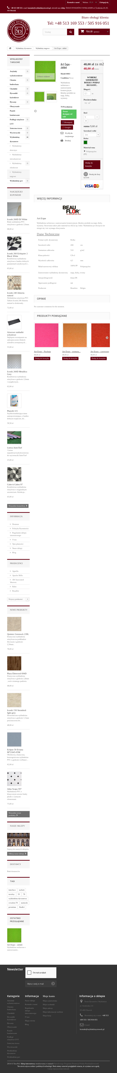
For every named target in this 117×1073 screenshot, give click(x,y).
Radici (22, 907)
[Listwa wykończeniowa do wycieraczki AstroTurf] (14, 437)
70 (24, 894)
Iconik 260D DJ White (17, 219)
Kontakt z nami (73, 2)
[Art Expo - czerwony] (103, 335)
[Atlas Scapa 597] (14, 779)
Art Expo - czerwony (99, 351)
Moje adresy (48, 1008)
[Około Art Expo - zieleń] (14, 935)
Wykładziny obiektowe (16, 165)
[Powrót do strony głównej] (10, 48)
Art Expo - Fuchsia (42, 351)
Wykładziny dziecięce (16, 148)
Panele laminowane (15, 113)
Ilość (85, 113)
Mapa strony (30, 1021)
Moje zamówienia (50, 1001)
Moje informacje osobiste (53, 1012)
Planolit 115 (12, 411)
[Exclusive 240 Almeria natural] (14, 283)
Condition (65, 78)
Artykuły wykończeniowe (16, 73)
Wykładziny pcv (16, 181)
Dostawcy (15, 864)
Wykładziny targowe (43, 48)
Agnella (15, 571)
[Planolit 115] (14, 401)
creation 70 (13, 903)
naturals (24, 903)
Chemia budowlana (14, 82)
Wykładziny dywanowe (24, 48)
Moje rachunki (49, 1004)
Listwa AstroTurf (14, 448)
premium (12, 907)
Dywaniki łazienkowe (14, 95)
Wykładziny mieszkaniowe (16, 157)
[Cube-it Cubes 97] (14, 474)
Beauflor (15, 591)
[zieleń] (85, 142)
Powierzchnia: (90, 100)
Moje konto (49, 996)
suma (90, 126)
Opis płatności (17, 544)
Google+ (67, 127)
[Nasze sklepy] (18, 840)
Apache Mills (17, 575)
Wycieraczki (15, 133)
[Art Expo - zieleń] (39, 96)
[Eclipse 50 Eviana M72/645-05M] (14, 739)
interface (12, 890)
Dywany (13, 102)
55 (19, 894)
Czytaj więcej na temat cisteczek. (58, 1069)
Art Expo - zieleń (14, 945)
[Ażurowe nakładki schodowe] (14, 322)
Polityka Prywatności (20, 528)
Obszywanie (15, 106)
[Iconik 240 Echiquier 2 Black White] (14, 243)
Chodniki (13, 89)
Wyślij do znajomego (69, 134)
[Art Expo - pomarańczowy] (75, 335)
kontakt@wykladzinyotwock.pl (39, 8)
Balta (14, 587)
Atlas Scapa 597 (14, 789)
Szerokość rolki (90, 131)
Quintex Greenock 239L (18, 634)
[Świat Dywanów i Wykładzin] (23, 30)
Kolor (86, 138)
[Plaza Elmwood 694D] (14, 663)
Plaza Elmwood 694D (17, 673)
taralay (12, 894)
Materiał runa (89, 148)
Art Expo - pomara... (71, 351)
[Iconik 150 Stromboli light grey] (14, 700)
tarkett (21, 890)
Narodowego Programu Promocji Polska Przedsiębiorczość (76, 1064)
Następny (35, 110)
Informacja (16, 516)
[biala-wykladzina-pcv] (14, 209)
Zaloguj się (103, 2)
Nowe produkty (18, 610)
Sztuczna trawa (16, 128)
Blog (14, 552)
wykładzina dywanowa (18, 898)
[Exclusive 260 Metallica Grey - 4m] (14, 361)
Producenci (16, 563)
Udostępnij (67, 122)
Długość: (87, 89)
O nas (14, 540)
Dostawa (15, 524)
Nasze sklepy (17, 548)
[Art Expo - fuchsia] (46, 335)
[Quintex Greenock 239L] (14, 624)
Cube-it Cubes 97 (15, 484)
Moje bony (47, 1016)
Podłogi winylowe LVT (17, 121)
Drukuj (68, 141)
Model (63, 74)
